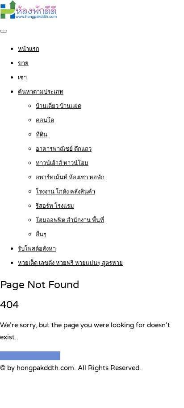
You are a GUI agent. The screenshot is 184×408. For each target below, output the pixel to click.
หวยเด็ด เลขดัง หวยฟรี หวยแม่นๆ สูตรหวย (70, 263)
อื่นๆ (41, 234)
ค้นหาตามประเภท (40, 91)
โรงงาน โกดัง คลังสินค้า (65, 191)
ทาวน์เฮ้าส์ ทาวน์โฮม (62, 163)
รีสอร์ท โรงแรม (55, 206)
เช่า (22, 77)
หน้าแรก (28, 49)
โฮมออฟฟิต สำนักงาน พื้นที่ (70, 220)
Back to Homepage (30, 356)
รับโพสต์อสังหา (37, 248)
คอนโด (45, 120)
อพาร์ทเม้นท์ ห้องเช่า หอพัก (70, 177)
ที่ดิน (41, 134)
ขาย (23, 63)
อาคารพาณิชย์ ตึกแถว (64, 148)
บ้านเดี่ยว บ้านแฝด (58, 106)
